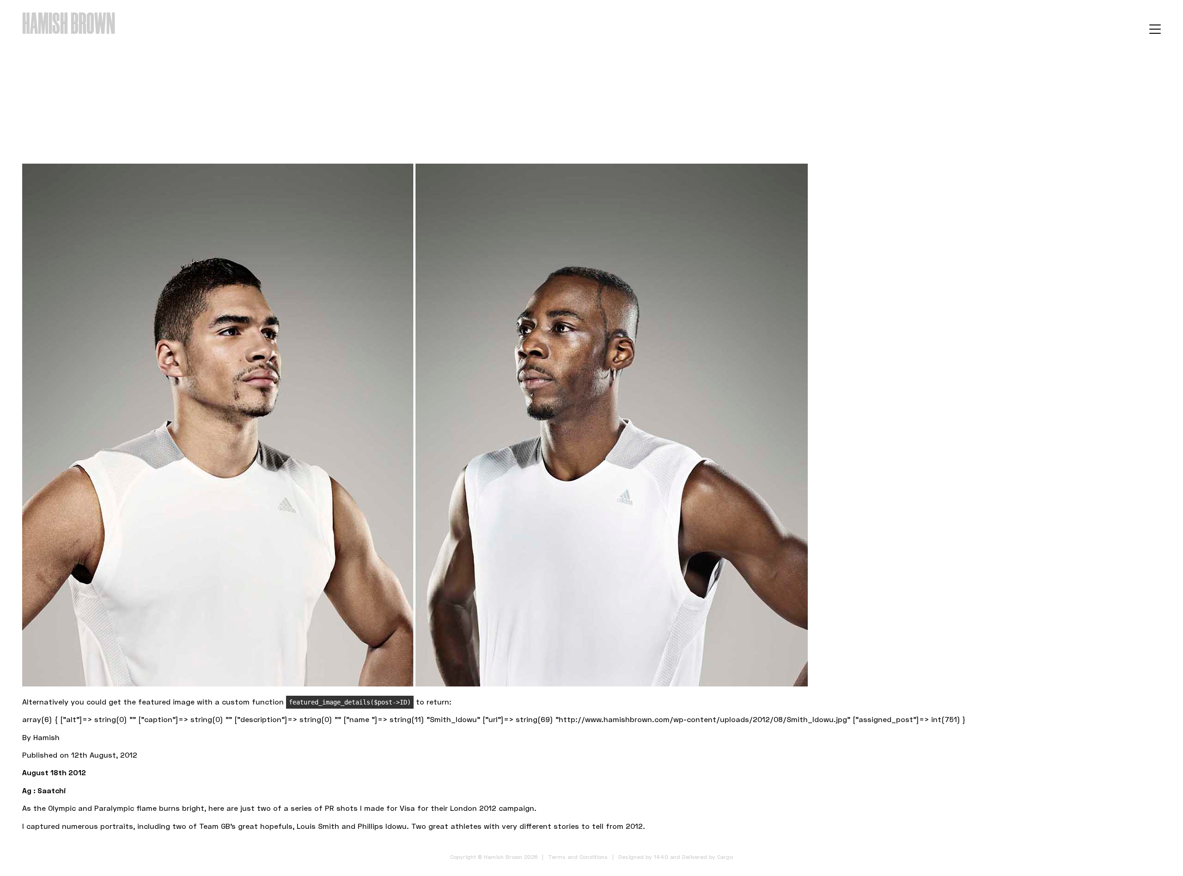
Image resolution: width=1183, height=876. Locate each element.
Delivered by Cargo (707, 856)
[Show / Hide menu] (1155, 29)
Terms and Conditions (578, 856)
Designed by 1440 (643, 856)
